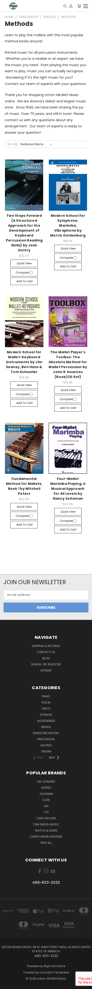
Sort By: (13, 144)
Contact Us (46, 652)
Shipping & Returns (46, 646)
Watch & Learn (46, 830)
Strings (46, 715)
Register (54, 664)
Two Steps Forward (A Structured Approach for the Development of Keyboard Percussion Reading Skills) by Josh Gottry (24, 233)
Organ (46, 751)
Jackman (46, 794)
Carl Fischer (46, 818)
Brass (46, 727)
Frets (46, 709)
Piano (46, 696)
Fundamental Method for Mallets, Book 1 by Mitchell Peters (24, 486)
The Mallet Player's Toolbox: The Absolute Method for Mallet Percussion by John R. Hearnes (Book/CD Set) (68, 364)
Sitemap (46, 670)
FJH (46, 812)
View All (46, 843)
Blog (46, 658)
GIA (46, 806)
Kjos (46, 800)
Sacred (46, 745)
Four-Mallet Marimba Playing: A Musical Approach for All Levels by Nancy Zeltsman (68, 488)
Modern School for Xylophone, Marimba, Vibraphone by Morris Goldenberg (67, 225)
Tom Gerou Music (46, 824)
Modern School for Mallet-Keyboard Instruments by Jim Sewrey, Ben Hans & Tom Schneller (24, 362)
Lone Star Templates (54, 972)
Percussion (46, 739)
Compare (22, 272)
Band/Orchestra (46, 733)
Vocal (46, 702)
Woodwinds (46, 721)
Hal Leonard (46, 782)
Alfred (46, 788)
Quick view (24, 263)
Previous (7, 984)
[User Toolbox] (70, 6)
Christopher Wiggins (46, 837)
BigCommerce (54, 966)
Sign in (36, 664)
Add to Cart (24, 281)
